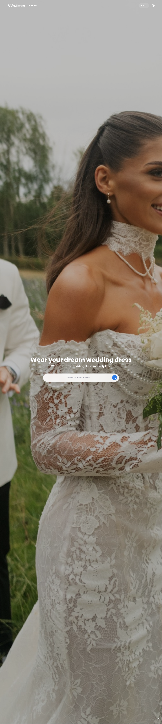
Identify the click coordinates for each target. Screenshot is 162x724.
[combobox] (81, 378)
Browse (34, 5)
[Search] (114, 377)
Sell (144, 5)
